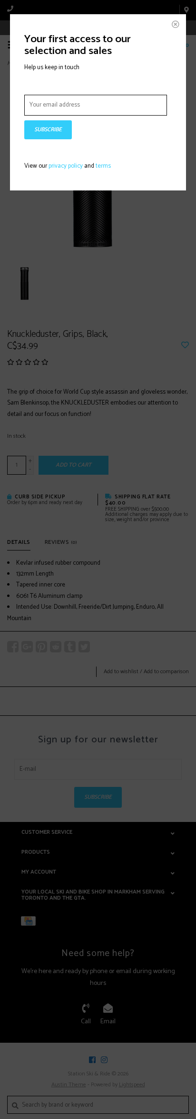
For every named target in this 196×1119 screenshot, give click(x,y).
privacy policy (66, 166)
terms (103, 166)
